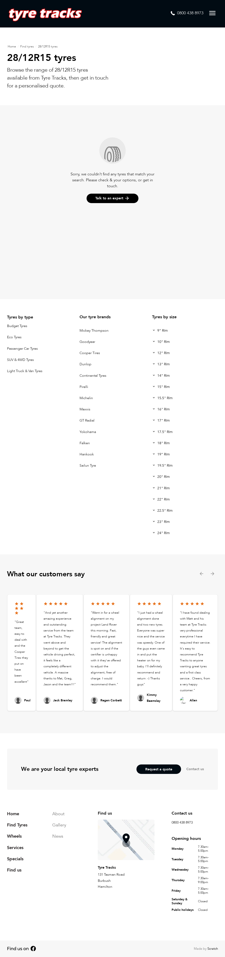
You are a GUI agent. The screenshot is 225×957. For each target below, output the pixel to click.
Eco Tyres (14, 337)
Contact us (195, 769)
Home (12, 46)
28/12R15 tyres (48, 46)
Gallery (59, 825)
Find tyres (27, 46)
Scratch (212, 948)
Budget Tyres (17, 326)
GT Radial (87, 420)
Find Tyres (17, 825)
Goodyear (87, 341)
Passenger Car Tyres (22, 348)
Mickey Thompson (94, 330)
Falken (85, 443)
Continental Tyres (93, 375)
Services (15, 848)
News (57, 836)
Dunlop (85, 364)
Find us (14, 870)
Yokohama (88, 431)
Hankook (87, 454)
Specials (15, 859)
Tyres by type (20, 317)
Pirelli (84, 386)
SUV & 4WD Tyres (20, 359)
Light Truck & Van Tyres (24, 371)
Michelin (86, 398)
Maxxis (85, 409)
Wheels (14, 836)
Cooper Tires (90, 353)
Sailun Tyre (88, 465)
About (58, 814)
